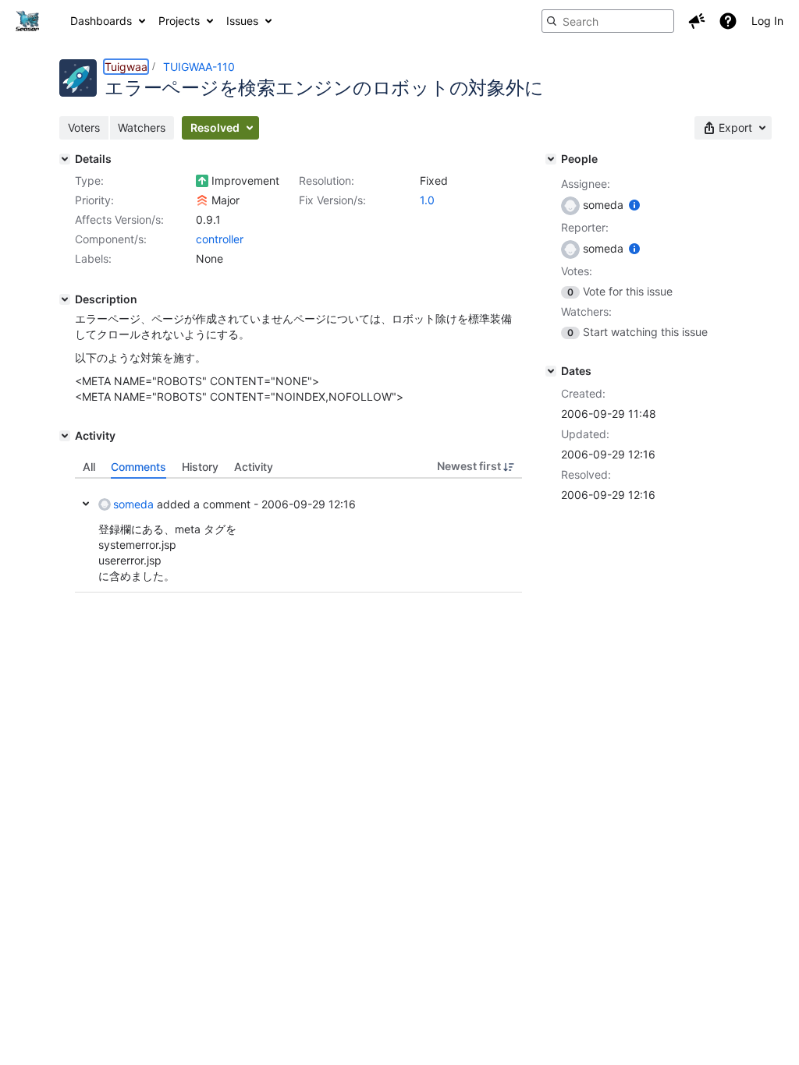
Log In (767, 20)
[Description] (64, 299)
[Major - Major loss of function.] (202, 200)
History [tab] (200, 466)
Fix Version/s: (332, 200)
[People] (550, 159)
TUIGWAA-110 (199, 66)
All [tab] (89, 466)
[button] (696, 21)
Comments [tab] (138, 466)
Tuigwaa (126, 66)
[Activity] (64, 435)
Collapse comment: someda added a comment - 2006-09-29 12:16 (86, 503)
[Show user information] (634, 204)
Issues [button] (242, 20)
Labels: (93, 258)
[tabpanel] (298, 536)
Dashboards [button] (101, 20)
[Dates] (550, 371)
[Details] (64, 159)
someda (133, 504)
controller (219, 239)
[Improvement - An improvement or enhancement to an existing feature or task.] (202, 181)
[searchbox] (607, 21)
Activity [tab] (253, 466)
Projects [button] (179, 20)
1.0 (427, 200)
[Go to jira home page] (27, 21)
